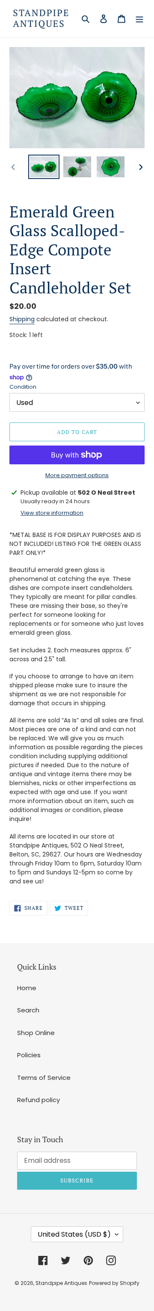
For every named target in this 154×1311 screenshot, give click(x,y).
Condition (22, 387)
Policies (29, 1054)
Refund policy (38, 1099)
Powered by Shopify (114, 1283)
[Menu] (139, 18)
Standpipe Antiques (61, 1283)
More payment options (77, 475)
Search (28, 1010)
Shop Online (36, 1032)
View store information (52, 513)
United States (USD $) (74, 1234)
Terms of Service (44, 1077)
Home (26, 987)
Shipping (22, 319)
